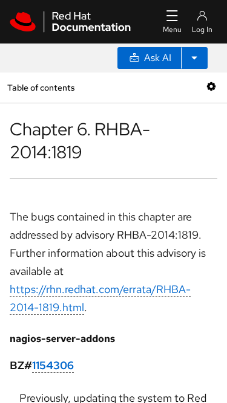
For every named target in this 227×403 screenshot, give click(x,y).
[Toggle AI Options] (194, 58)
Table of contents (41, 87)
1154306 (53, 365)
